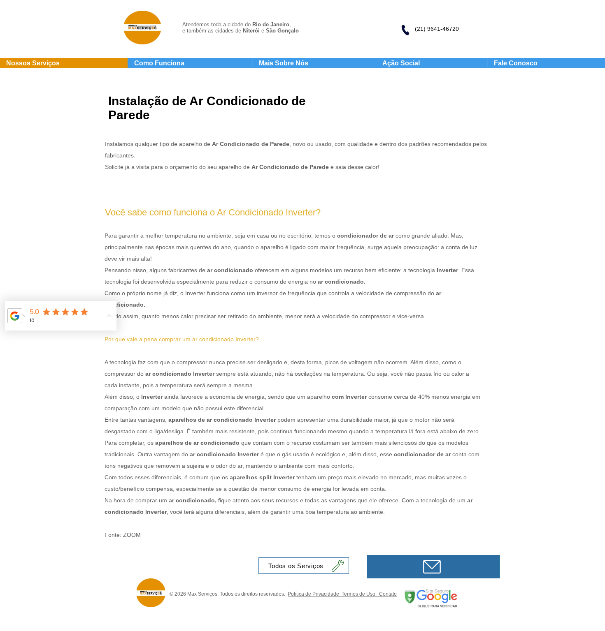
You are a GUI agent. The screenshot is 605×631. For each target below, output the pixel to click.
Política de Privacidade (315, 594)
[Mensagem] (433, 566)
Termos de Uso (360, 594)
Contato (388, 594)
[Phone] (405, 30)
